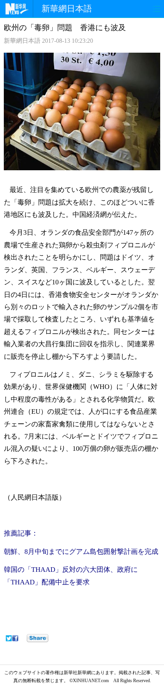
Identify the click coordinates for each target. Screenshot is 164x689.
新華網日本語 (67, 8)
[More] (37, 638)
